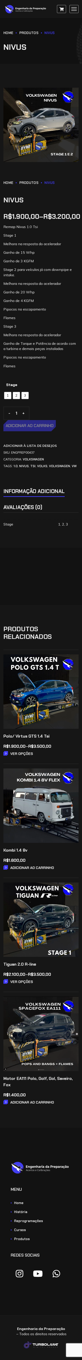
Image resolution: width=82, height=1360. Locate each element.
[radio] (7, 395)
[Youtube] (37, 1273)
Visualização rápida (72, 673)
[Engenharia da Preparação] (26, 9)
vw (74, 466)
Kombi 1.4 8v (15, 850)
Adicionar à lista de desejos (30, 446)
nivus (24, 466)
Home (8, 33)
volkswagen (59, 466)
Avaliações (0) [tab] (22, 507)
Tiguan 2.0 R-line (19, 964)
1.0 (15, 466)
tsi (33, 466)
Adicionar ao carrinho (30, 425)
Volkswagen (33, 459)
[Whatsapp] (56, 1273)
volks (42, 466)
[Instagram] (19, 1273)
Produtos (28, 33)
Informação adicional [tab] (34, 491)
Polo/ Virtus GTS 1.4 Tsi (26, 736)
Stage (11, 384)
